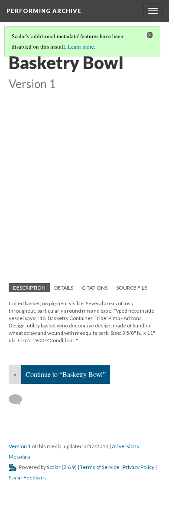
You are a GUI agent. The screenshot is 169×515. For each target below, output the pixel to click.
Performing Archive (43, 10)
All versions (125, 446)
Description (29, 287)
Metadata (20, 456)
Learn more (81, 46)
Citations (94, 287)
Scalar (54, 467)
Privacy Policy (138, 467)
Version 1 (20, 446)
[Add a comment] (19, 400)
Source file (131, 287)
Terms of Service (99, 467)
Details (63, 287)
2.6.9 (69, 467)
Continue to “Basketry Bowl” (66, 374)
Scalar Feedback (27, 477)
